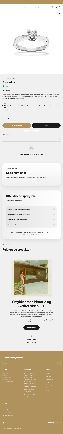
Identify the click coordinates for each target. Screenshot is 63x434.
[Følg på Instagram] (7, 423)
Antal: (4, 114)
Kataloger (5, 407)
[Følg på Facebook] (3, 423)
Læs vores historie (31, 327)
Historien (48, 373)
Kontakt (48, 390)
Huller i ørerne (50, 387)
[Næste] (48, 2)
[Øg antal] (12, 118)
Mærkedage (49, 385)
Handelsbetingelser (7, 415)
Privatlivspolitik (6, 412)
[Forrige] (14, 2)
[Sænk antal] (5, 118)
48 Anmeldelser (11, 78)
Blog (47, 382)
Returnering (5, 409)
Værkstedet (49, 379)
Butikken (48, 376)
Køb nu (46, 125)
